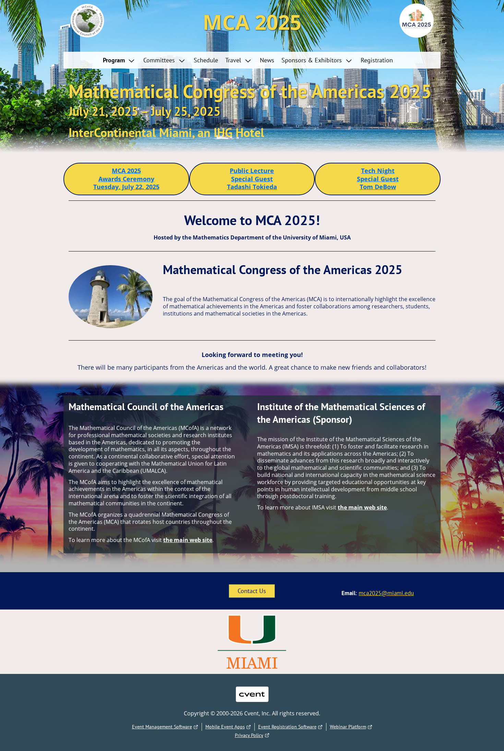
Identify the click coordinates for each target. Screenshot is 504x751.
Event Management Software (162, 727)
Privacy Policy (249, 735)
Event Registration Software (287, 727)
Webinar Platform (348, 727)
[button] (120, 60)
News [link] (267, 60)
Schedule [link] (206, 60)
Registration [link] (377, 60)
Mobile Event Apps (225, 727)
